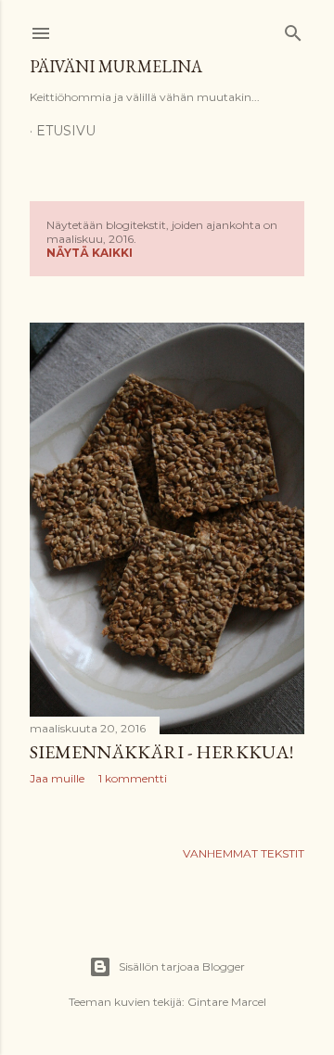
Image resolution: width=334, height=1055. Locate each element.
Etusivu (66, 130)
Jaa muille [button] (57, 778)
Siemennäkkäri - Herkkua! (161, 752)
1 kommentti (132, 778)
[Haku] (293, 29)
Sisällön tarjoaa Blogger (182, 966)
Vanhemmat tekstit (243, 853)
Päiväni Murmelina (116, 66)
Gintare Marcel (226, 1002)
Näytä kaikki (89, 253)
